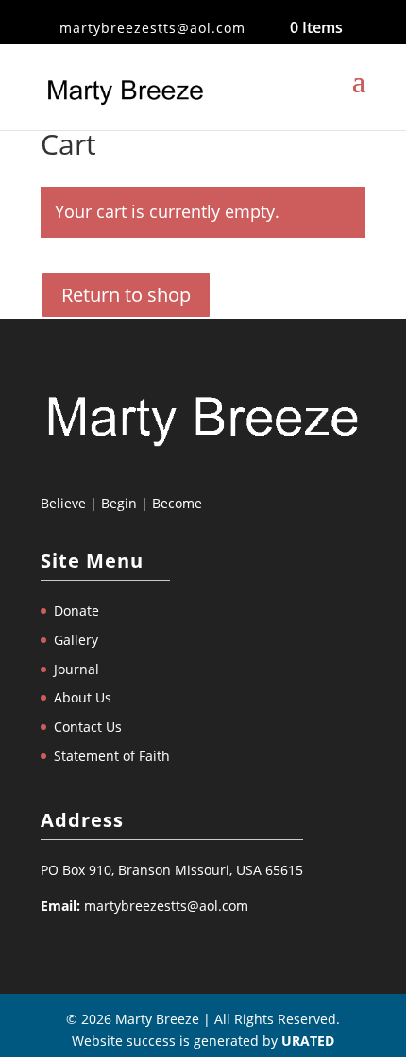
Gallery (76, 640)
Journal (76, 669)
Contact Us (88, 726)
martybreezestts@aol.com (166, 906)
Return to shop (126, 294)
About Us (82, 697)
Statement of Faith (112, 756)
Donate (76, 610)
